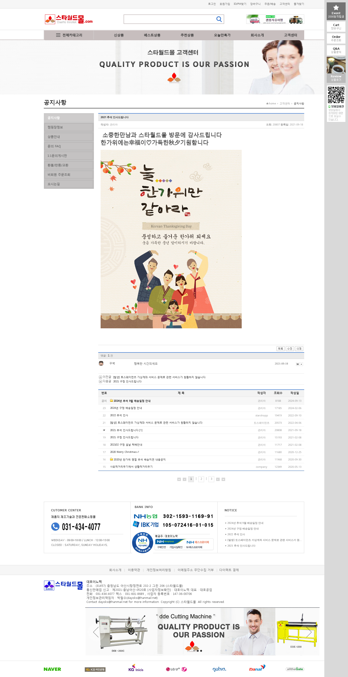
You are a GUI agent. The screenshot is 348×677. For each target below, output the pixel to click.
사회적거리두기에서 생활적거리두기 (131, 466)
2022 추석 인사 (119, 415)
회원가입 (225, 3)
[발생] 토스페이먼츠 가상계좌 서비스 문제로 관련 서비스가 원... (265, 540)
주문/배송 (270, 3)
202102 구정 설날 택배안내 (126, 444)
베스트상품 (152, 35)
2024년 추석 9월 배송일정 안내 (132, 400)
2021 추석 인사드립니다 (124, 430)
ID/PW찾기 (240, 3)
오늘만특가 (222, 35)
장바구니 (255, 3)
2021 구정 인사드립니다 (127, 381)
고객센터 (285, 3)
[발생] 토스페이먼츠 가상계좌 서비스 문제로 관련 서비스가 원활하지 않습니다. (159, 377)
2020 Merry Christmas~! (124, 452)
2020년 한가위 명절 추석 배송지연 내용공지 (140, 459)
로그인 (212, 3)
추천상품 (187, 35)
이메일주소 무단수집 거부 (196, 570)
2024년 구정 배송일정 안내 (126, 408)
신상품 (119, 35)
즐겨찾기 (299, 3)
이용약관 (134, 570)
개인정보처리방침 (159, 570)
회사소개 (257, 35)
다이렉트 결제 (229, 570)
